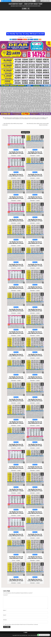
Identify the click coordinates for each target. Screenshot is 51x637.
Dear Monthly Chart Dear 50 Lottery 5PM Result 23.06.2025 (25, 34)
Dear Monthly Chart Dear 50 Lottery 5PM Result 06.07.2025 (35, 580)
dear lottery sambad (41, 117)
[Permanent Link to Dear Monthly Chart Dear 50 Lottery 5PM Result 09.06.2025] (35, 501)
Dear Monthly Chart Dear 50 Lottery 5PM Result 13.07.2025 (35, 220)
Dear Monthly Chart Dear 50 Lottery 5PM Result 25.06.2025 (35, 332)
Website (5, 619)
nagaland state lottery (19, 118)
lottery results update (10, 118)
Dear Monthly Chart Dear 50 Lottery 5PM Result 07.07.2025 (35, 490)
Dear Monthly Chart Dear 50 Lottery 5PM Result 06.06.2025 (35, 400)
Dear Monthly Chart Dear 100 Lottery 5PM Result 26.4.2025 (35, 422)
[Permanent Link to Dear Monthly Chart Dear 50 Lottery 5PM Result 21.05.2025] (35, 546)
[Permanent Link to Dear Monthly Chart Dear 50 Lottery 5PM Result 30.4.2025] (35, 434)
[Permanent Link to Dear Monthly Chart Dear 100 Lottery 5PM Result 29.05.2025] (35, 164)
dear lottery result (33, 117)
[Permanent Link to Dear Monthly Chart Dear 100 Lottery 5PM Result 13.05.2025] (35, 141)
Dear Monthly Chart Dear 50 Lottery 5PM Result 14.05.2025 (16, 512)
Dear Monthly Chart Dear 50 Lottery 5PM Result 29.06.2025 (35, 377)
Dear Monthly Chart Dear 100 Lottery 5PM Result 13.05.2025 (35, 152)
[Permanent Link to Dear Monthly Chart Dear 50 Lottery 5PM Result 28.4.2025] (35, 299)
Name (4, 610)
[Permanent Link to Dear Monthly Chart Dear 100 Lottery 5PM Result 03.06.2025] (16, 299)
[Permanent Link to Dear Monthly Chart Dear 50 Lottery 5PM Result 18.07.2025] (16, 344)
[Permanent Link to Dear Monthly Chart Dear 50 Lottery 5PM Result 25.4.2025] (35, 231)
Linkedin (36, 39)
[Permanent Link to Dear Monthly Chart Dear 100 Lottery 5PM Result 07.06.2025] (35, 456)
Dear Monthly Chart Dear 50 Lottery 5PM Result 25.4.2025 (35, 242)
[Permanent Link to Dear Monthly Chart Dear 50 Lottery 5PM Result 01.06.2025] (35, 186)
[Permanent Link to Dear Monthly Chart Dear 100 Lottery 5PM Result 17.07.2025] (35, 254)
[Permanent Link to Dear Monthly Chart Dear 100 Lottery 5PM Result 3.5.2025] (16, 546)
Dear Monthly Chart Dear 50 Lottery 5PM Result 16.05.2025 (16, 175)
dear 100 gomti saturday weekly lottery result (15, 117)
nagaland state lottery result (40, 118)
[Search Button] (28, 8)
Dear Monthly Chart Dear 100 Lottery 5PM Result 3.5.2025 (16, 557)
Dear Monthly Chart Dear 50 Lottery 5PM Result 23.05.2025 (35, 355)
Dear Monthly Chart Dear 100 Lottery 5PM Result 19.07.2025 (16, 152)
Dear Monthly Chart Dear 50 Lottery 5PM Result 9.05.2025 (16, 580)
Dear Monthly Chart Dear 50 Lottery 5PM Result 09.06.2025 (35, 512)
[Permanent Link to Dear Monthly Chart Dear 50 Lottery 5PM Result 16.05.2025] (16, 164)
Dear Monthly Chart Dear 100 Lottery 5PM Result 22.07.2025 (16, 377)
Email (4, 615)
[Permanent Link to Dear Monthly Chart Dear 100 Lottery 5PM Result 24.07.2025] (16, 321)
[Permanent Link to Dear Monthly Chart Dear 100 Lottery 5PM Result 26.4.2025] (35, 411)
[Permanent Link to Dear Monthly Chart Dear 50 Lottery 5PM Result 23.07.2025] (35, 276)
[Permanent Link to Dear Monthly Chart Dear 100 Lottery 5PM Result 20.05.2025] (35, 524)
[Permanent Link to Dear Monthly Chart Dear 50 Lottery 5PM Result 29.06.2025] (35, 366)
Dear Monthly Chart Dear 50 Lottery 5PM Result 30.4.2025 (35, 445)
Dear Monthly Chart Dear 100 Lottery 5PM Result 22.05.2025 (16, 287)
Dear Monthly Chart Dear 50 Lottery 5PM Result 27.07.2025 (16, 197)
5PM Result (16, 149)
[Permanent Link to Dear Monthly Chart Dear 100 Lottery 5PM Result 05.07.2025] (16, 524)
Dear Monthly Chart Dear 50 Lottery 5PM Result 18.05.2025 (16, 242)
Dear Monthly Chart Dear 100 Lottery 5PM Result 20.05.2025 (35, 535)
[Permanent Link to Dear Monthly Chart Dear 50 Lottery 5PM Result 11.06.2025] (16, 479)
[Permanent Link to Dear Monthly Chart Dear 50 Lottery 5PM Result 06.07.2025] (35, 569)
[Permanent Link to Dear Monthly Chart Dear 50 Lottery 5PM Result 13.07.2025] (35, 209)
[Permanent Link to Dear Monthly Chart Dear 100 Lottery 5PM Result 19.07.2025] (16, 141)
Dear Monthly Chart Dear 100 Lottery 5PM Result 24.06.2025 (16, 400)
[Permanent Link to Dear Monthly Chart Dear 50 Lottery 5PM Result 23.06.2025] (25, 78)
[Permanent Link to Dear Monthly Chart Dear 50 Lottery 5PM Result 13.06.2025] (16, 411)
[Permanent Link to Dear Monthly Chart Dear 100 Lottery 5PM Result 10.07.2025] (16, 434)
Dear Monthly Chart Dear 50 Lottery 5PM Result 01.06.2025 (35, 197)
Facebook (14, 39)
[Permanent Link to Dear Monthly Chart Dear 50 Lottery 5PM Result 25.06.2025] (35, 321)
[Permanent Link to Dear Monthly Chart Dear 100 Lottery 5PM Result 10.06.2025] (16, 456)
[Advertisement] (25, 22)
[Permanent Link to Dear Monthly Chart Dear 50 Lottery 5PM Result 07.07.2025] (35, 479)
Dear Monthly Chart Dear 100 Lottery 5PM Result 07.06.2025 (35, 467)
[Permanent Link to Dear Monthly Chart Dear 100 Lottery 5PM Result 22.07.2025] (16, 366)
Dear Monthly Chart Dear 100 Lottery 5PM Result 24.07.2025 (16, 332)
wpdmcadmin (13, 155)
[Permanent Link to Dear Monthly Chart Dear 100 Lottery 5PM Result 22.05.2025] (16, 276)
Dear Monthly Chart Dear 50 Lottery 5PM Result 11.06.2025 (16, 490)
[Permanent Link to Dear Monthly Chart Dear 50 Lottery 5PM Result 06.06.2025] (35, 389)
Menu (24, 8)
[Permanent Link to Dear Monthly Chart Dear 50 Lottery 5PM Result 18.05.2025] (16, 231)
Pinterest (20, 39)
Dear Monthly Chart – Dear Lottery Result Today (25, 4)
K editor (13, 560)
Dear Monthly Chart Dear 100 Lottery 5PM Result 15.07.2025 (16, 265)
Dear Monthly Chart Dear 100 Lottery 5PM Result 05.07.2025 (16, 535)
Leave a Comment (30, 37)
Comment (5, 594)
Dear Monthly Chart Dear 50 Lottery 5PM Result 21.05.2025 (35, 557)
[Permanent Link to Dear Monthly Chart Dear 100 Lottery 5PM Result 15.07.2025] (16, 254)
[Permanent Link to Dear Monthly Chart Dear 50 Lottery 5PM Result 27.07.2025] (16, 186)
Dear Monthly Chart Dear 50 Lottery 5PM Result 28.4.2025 (35, 310)
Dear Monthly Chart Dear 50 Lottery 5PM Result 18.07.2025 (16, 355)
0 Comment (19, 155)
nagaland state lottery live (29, 118)
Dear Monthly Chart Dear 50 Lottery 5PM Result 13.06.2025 (16, 422)
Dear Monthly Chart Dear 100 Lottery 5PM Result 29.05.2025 (35, 175)
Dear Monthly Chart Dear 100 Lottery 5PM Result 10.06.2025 (16, 467)
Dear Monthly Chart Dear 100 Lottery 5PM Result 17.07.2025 (35, 265)
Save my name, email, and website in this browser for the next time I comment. (21, 624)
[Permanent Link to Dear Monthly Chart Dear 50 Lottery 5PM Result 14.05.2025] (16, 501)
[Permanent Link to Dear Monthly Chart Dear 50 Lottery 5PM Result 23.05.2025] (35, 344)
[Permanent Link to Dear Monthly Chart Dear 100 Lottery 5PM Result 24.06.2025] (16, 389)
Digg (32, 39)
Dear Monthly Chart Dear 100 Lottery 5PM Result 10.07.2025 (16, 445)
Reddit (25, 39)
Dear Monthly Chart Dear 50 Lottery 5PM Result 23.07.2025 (35, 287)
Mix (40, 39)
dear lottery (26, 117)
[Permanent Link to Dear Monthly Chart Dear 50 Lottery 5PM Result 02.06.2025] (16, 209)
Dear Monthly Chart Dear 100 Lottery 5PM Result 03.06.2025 (16, 310)
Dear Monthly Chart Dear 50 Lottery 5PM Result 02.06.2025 (16, 220)
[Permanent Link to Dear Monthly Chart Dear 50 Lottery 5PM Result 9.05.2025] (16, 569)
